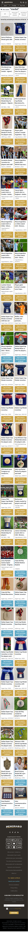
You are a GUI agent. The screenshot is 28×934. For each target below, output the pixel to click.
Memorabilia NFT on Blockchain (14, 864)
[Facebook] (12, 832)
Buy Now (22, 5)
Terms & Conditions (14, 884)
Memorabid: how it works (14, 855)
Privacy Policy (14, 888)
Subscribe (14, 913)
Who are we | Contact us (14, 852)
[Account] (26, 2)
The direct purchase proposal (14, 861)
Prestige (14, 5)
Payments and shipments (14, 867)
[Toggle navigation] (2, 2)
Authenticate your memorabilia (14, 858)
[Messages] (23, 2)
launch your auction (14, 881)
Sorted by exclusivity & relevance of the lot (13, 19)
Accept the (15, 908)
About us (14, 873)
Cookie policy (14, 891)
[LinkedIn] (17, 832)
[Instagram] (9, 832)
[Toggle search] (21, 2)
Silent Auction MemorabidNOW (14, 870)
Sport (5, 5)
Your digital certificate (14, 878)
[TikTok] (15, 832)
